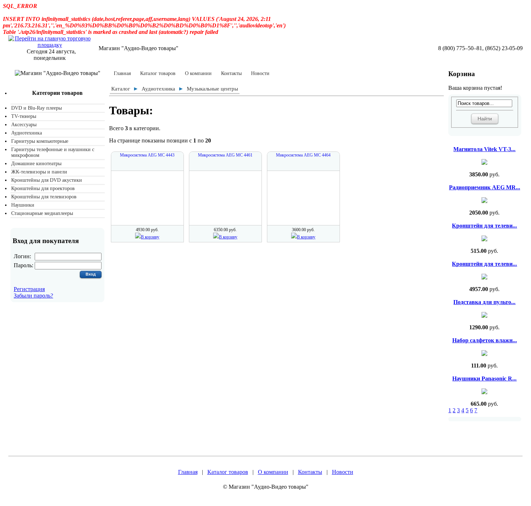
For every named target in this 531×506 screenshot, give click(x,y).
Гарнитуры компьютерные (39, 141)
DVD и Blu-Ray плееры (36, 108)
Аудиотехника (26, 133)
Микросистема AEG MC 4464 (303, 155)
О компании (198, 73)
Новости (260, 73)
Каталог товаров (158, 73)
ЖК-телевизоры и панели (39, 172)
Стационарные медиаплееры (42, 213)
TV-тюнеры (23, 116)
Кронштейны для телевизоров (44, 196)
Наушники (22, 205)
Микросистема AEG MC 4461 (225, 155)
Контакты (231, 73)
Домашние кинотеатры (36, 163)
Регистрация (29, 289)
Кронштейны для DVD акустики (46, 180)
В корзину (150, 236)
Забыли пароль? (33, 295)
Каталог (120, 89)
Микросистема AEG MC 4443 (147, 155)
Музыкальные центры (212, 89)
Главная (122, 73)
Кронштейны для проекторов (43, 188)
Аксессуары (23, 124)
